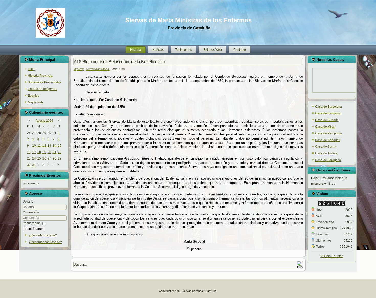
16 (29, 152)
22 (59, 152)
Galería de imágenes (42, 89)
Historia (135, 50)
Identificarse (34, 229)
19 (44, 152)
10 (34, 145)
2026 (49, 120)
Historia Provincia (40, 75)
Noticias (158, 50)
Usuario (28, 201)
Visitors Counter (331, 256)
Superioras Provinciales (44, 82)
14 (54, 145)
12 (44, 145)
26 (44, 158)
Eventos (33, 95)
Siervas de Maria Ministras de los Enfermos (188, 20)
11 (39, 145)
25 (39, 158)
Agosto (40, 120)
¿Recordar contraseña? (45, 242)
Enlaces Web (212, 50)
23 (29, 158)
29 (59, 158)
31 (34, 165)
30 (29, 165)
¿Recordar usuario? (43, 235)
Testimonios (183, 50)
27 (49, 158)
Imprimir (79, 69)
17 (34, 152)
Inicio (31, 69)
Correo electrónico (98, 69)
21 (54, 152)
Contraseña (31, 212)
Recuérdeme (32, 223)
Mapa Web (35, 102)
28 (54, 158)
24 (34, 158)
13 (49, 145)
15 (59, 145)
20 (49, 152)
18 (39, 152)
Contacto (239, 50)
